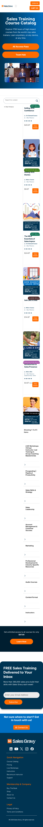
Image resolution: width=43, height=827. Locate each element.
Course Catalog (12, 761)
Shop (9, 791)
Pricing (9, 765)
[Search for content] (37, 101)
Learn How (21, 641)
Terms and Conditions (15, 812)
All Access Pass (21, 46)
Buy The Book (12, 788)
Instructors (11, 771)
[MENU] (15, 6)
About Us (10, 795)
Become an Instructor (15, 774)
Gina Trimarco (10, 107)
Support (10, 778)
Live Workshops (12, 768)
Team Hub (21, 55)
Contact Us (23, 727)
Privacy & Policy (13, 808)
